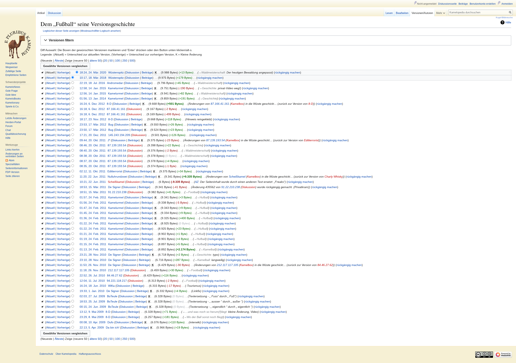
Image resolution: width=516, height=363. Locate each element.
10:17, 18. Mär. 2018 (93, 77)
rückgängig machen (287, 72)
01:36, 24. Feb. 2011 (93, 218)
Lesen (389, 13)
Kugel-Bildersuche (504, 17)
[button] (276, 40)
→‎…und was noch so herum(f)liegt (204, 311)
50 (111, 60)
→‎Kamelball (208, 249)
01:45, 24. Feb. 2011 (93, 212)
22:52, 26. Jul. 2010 (92, 275)
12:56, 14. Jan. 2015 (93, 93)
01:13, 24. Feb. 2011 (93, 249)
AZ (197, 181)
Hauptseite (11, 63)
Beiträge (147, 72)
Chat (8, 130)
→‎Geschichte (207, 88)
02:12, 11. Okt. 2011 (92, 171)
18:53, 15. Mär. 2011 (93, 187)
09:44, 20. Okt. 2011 (93, 140)
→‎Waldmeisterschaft (212, 72)
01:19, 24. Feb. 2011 (93, 239)
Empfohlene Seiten (15, 75)
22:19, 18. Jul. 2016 (92, 83)
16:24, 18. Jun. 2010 (93, 285)
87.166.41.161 (220, 103)
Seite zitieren (12, 176)
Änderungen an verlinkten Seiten (14, 155)
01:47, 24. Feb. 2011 (93, 207)
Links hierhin (12, 149)
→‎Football (192, 192)
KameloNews (12, 87)
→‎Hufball (202, 197)
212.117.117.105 (227, 265)
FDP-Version (12, 172)
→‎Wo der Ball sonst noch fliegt (203, 317)
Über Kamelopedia (66, 354)
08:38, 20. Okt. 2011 (93, 155)
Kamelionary (12, 102)
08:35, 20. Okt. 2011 (93, 166)
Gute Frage (11, 90)
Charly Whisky (334, 176)
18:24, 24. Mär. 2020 (93, 72)
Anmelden (507, 3)
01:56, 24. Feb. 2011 (93, 202)
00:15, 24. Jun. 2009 (93, 306)
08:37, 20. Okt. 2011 (93, 161)
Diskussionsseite (447, 3)
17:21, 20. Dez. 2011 (93, 135)
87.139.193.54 (215, 140)
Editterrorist (311, 140)
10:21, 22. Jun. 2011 (93, 181)
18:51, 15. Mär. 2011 (93, 192)
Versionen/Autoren (422, 13)
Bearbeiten (402, 13)
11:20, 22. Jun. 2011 (93, 176)
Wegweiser (11, 67)
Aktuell (50, 77)
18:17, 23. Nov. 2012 (93, 119)
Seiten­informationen (16, 168)
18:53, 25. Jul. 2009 (92, 301)
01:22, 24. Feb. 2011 (93, 223)
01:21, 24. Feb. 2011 (93, 233)
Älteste (59, 60)
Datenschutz (46, 354)
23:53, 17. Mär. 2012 (93, 124)
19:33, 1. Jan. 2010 (92, 291)
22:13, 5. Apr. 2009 (92, 327)
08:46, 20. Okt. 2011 (93, 145)
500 (132, 60)
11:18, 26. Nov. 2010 (93, 270)
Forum (8, 126)
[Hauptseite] (18, 44)
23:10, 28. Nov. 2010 (93, 260)
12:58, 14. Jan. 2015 (93, 88)
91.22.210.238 (230, 187)
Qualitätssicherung (15, 134)
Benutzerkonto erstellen (483, 3)
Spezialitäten (12, 164)
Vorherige (63, 72)
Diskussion (132, 72)
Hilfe (508, 22)
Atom (11, 160)
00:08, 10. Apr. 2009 (92, 322)
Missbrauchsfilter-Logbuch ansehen (100, 30)
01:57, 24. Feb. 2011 (93, 197)
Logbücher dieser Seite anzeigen (61, 30)
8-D (310, 103)
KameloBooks (13, 98)
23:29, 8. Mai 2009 (92, 317)
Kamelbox (237, 103)
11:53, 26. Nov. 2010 (93, 265)
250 (124, 60)
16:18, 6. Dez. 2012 (92, 109)
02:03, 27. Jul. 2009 (92, 296)
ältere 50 (95, 60)
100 (117, 60)
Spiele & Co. (12, 106)
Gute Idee (10, 94)
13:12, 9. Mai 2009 (92, 311)
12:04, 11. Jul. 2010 (92, 280)
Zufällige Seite (13, 71)
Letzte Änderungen (15, 118)
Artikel (41, 13)
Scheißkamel (237, 176)
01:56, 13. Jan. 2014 (93, 98)
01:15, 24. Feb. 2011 (93, 244)
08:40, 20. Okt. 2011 (93, 150)
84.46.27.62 (325, 265)
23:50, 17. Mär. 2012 (93, 129)
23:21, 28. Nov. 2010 (93, 254)
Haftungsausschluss (90, 354)
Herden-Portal (13, 122)
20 (105, 60)
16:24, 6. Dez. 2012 (92, 103)
